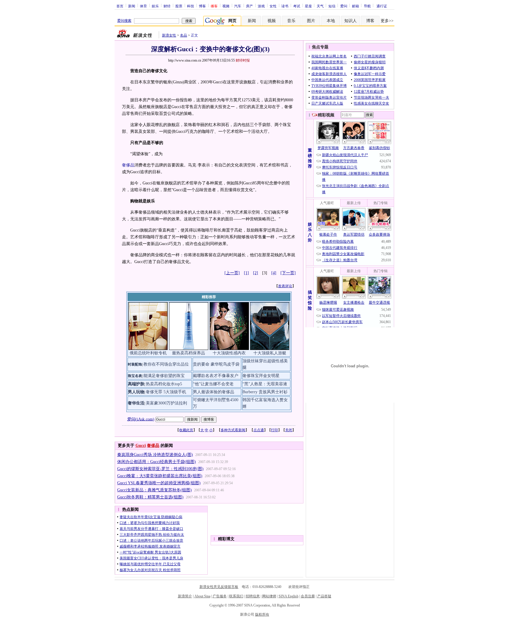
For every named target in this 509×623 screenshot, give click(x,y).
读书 (284, 6)
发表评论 (285, 286)
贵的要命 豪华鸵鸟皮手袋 (216, 364)
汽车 (237, 6)
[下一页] (288, 273)
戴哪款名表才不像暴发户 (215, 376)
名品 (183, 35)
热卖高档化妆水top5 (164, 384)
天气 (320, 6)
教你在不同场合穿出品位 (166, 364)
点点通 (258, 430)
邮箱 (355, 6)
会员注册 (308, 596)
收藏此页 (186, 430)
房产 (249, 6)
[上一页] (232, 273)
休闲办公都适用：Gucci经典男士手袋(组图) (156, 462)
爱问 (343, 6)
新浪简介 (185, 596)
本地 (331, 21)
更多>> (387, 21)
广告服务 (220, 596)
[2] (255, 273)
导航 (367, 6)
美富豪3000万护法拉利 (166, 403)
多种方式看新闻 (233, 430)
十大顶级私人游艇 (269, 353)
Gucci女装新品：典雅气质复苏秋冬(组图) (154, 490)
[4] (273, 273)
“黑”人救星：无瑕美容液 (264, 384)
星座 (308, 6)
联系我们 (236, 596)
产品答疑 (324, 596)
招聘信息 (253, 596)
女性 (273, 6)
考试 (296, 6)
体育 (143, 6)
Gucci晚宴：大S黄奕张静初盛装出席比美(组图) (159, 476)
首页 (119, 6)
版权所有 (262, 614)
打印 (274, 430)
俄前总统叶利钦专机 (148, 353)
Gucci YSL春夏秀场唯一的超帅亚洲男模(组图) (159, 483)
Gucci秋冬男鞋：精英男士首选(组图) (150, 497)
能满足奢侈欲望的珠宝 (164, 376)
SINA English (288, 596)
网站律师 (269, 596)
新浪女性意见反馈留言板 (218, 587)
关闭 (288, 430)
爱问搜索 (124, 21)
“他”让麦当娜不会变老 (213, 384)
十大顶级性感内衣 (229, 353)
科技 (190, 6)
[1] (246, 273)
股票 (178, 6)
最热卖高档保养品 (188, 353)
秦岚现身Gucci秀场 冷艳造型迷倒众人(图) (155, 454)
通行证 (381, 6)
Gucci (140, 445)
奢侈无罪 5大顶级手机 (166, 392)
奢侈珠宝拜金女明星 (261, 376)
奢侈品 (128, 165)
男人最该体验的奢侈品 (213, 392)
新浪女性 (169, 35)
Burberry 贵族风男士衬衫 (264, 392)
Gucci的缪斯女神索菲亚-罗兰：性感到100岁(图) (160, 469)
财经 (167, 6)
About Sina (202, 596)
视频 (225, 6)
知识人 (350, 21)
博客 (202, 6)
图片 (311, 21)
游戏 (261, 6)
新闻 (131, 6)
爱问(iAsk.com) (140, 419)
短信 (332, 6)
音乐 (291, 21)
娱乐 (155, 6)
